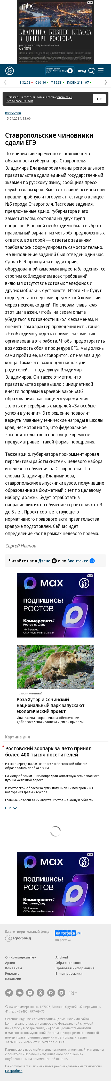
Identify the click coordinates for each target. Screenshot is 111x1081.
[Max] (61, 993)
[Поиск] (92, 71)
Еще (8, 807)
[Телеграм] (9, 993)
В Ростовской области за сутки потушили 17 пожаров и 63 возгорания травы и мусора (49, 790)
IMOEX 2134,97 (78, 82)
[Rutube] (51, 993)
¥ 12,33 (56, 82)
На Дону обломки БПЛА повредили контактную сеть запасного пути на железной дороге (52, 777)
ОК (99, 98)
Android (62, 957)
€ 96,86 (40, 82)
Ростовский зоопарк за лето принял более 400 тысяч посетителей (48, 751)
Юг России (13, 113)
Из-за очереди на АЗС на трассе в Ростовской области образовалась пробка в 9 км (46, 765)
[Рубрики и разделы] (101, 71)
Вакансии (13, 979)
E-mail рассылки (69, 973)
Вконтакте (77, 560)
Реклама (12, 973)
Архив (10, 962)
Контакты (13, 968)
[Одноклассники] (40, 993)
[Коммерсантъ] (9, 70)
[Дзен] (30, 993)
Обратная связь (69, 962)
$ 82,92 (25, 82)
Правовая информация (75, 968)
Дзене (44, 560)
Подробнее (13, 1070)
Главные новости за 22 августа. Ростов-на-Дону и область (49, 800)
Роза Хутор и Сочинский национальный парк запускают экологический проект (51, 705)
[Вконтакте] (19, 993)
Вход (82, 70)
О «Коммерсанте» (20, 957)
